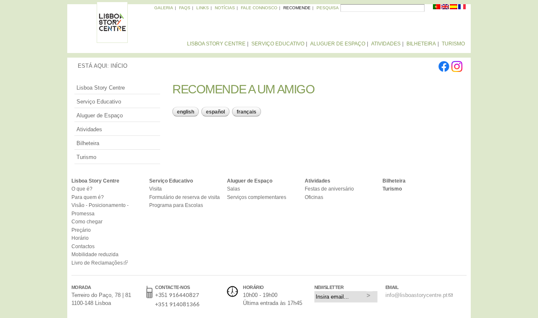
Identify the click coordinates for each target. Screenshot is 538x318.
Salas (233, 188)
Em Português (437, 8)
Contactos (83, 246)
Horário (80, 238)
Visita (155, 188)
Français (246, 112)
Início (119, 66)
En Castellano (454, 8)
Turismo (453, 44)
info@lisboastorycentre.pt (416, 295)
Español (215, 112)
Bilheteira (421, 44)
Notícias (225, 7)
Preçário (81, 230)
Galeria (163, 7)
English (185, 112)
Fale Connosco (259, 7)
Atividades (386, 44)
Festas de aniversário (329, 188)
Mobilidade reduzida (95, 254)
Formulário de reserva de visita (184, 197)
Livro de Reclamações (97, 262)
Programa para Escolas (176, 205)
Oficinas (314, 197)
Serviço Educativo (277, 44)
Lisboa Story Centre (216, 44)
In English (445, 8)
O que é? (81, 188)
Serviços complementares (256, 197)
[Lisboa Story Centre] (112, 39)
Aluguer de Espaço (337, 44)
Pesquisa (327, 7)
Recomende (297, 7)
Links (202, 7)
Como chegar (87, 221)
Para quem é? (87, 197)
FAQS (184, 7)
